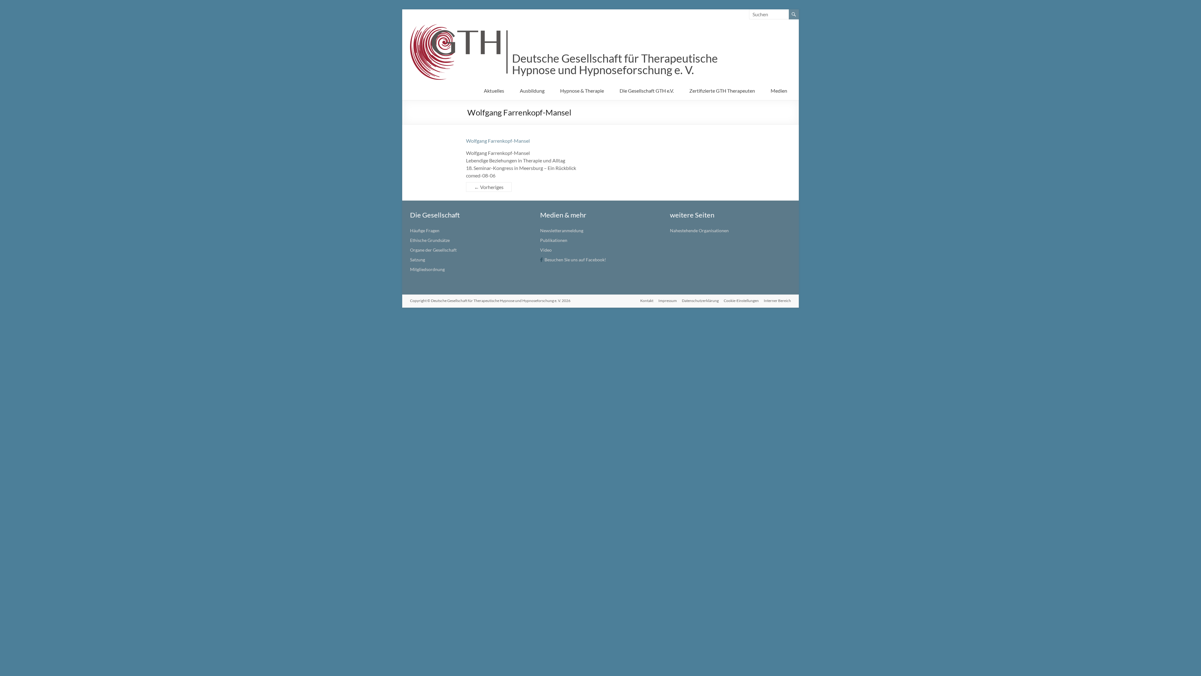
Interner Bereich (777, 300)
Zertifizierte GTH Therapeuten (722, 91)
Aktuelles (494, 91)
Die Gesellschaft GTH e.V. (647, 91)
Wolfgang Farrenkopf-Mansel (498, 141)
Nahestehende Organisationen (699, 230)
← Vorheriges (489, 187)
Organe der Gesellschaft (433, 250)
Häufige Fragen (424, 230)
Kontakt (646, 300)
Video (546, 250)
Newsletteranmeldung (561, 230)
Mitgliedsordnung (427, 269)
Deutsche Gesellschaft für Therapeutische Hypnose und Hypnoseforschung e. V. (615, 64)
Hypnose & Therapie (582, 91)
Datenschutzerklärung (700, 300)
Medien (779, 91)
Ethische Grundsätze (430, 240)
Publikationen (553, 240)
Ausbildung (532, 91)
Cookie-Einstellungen (741, 300)
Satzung (417, 259)
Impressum (667, 300)
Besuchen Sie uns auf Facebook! (575, 259)
